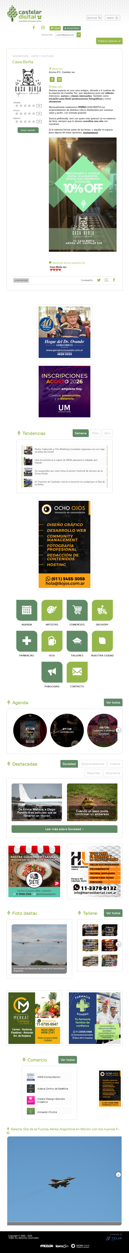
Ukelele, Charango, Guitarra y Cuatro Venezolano (91, 945)
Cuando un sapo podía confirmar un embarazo (92, 812)
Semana (81, 433)
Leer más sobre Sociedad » (64, 829)
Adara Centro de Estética (52, 1088)
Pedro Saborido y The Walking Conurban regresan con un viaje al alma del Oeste (70, 450)
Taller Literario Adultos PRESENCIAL (92, 961)
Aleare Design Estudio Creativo (51, 1100)
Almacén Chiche (47, 1111)
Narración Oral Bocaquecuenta (93, 932)
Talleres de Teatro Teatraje (109, 931)
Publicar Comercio (108, 40)
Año (107, 433)
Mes (95, 433)
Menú (111, 17)
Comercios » (21, 56)
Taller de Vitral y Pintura (109, 962)
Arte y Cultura (42, 56)
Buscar (92, 17)
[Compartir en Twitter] (99, 280)
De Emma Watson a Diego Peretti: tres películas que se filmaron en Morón (36, 812)
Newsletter (46, 35)
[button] (118, 730)
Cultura (115, 764)
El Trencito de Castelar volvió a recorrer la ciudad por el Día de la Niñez (70, 483)
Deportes (93, 773)
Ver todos (113, 702)
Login (56, 28)
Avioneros (113, 773)
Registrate (73, 28)
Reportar (22, 280)
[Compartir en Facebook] (114, 280)
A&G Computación (48, 1076)
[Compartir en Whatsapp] (106, 280)
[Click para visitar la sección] (26, 610)
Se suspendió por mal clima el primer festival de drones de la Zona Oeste (69, 472)
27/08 (30, 730)
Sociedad (69, 764)
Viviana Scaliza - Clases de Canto (109, 946)
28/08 (104, 730)
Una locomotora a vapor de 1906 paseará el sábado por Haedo (66, 461)
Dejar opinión (28, 130)
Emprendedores (93, 764)
